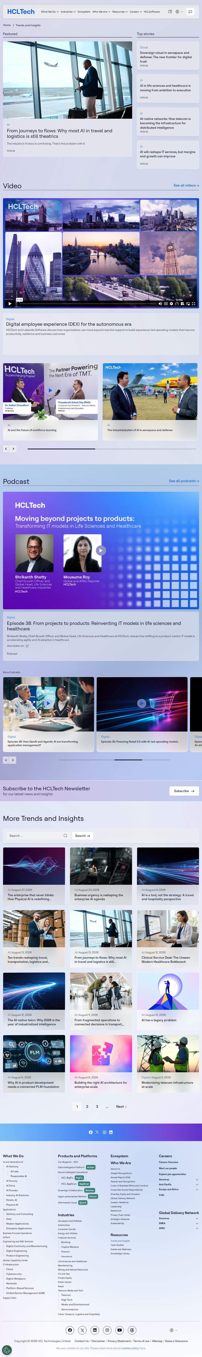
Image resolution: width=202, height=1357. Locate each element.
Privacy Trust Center (120, 1215)
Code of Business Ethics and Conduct (129, 1185)
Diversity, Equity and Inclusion (125, 1194)
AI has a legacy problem (159, 1020)
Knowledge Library (120, 1253)
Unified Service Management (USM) (25, 1293)
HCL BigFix (72, 1177)
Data (9, 1218)
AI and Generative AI (13, 1162)
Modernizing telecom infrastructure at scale (167, 1085)
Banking (65, 1242)
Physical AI (12, 1204)
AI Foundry (12, 1190)
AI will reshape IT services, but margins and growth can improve (167, 154)
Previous (6, 448)
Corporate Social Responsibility (127, 1189)
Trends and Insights (120, 1240)
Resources (118, 11)
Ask (170, 11)
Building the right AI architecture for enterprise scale (101, 1085)
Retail (61, 1286)
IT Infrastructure (11, 1264)
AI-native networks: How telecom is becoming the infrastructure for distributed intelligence (165, 123)
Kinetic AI (11, 1199)
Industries (67, 11)
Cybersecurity (14, 1273)
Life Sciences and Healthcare (72, 1261)
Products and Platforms (77, 1156)
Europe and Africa (168, 1189)
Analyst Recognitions (121, 1173)
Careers (134, 11)
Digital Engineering (16, 1250)
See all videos (185, 185)
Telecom (66, 1295)
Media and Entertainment (75, 1304)
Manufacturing (65, 1265)
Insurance (66, 1256)
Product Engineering (17, 1255)
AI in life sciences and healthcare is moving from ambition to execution (165, 88)
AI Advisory (12, 1166)
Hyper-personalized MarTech (77, 1196)
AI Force (10, 1185)
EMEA (162, 1223)
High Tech (66, 1299)
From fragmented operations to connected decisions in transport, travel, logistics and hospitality (98, 1022)
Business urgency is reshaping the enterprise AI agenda (99, 897)
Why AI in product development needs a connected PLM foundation (33, 1085)
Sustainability (117, 1223)
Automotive (64, 1225)
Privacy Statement (119, 1341)
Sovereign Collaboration (76, 1190)
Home (7, 25)
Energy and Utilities (67, 1233)
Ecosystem (84, 11)
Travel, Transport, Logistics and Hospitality (79, 1314)
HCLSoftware (152, 11)
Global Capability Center (15, 1260)
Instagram (104, 1132)
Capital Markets (70, 1246)
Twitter (97, 1132)
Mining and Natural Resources (73, 1269)
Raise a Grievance (176, 1341)
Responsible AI (19, 1176)
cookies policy (130, 1348)
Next (13, 448)
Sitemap (157, 1341)
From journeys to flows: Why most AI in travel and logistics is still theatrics (59, 133)
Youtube (119, 1330)
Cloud (144, 47)
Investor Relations (119, 1202)
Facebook (90, 1132)
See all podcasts (182, 481)
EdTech (6, 1237)
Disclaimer (98, 1341)
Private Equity (65, 1278)
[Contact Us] (190, 11)
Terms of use (141, 1341)
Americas (164, 1179)
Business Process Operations (17, 1233)
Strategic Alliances (120, 1219)
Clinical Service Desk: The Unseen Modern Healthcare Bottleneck (166, 960)
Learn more (67, 80)
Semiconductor (69, 1309)
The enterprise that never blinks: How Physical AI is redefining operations (31, 897)
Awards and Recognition (123, 1181)
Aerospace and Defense (70, 1221)
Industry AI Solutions (17, 1195)
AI (8, 124)
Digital (10, 319)
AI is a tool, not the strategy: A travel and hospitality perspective (168, 897)
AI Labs (15, 1171)
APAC (162, 1228)
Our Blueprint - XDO (68, 1162)
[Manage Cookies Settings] (7, 1350)
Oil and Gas (64, 1273)
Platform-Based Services (20, 1288)
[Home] (21, 11)
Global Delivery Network (123, 1198)
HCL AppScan (75, 1183)
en (179, 11)
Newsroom (116, 1210)
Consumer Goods (67, 1229)
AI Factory (11, 1180)
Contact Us (82, 1341)
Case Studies (117, 1245)
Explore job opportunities (172, 1174)
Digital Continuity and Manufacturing (26, 1246)
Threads (132, 1330)
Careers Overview (168, 1162)
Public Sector (65, 1282)
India (161, 1194)
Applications (9, 1209)
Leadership (116, 1206)
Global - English (173, 1330)
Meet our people (168, 1168)
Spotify (27, 646)
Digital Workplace (16, 1278)
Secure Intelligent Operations (72, 1172)
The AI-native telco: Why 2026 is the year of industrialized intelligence (34, 1022)
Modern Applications (17, 1223)
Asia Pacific (165, 1184)
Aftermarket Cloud (72, 1202)
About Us (115, 1169)
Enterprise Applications (19, 1228)
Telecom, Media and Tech (70, 1290)
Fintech (65, 1251)
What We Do (48, 11)
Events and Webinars (121, 1249)
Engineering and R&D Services (18, 1241)
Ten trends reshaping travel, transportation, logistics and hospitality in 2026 (28, 960)
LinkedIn (111, 1132)
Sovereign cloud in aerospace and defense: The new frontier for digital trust (166, 57)
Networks (11, 1283)
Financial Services (67, 1237)
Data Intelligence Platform (76, 1167)
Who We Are (100, 11)
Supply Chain (9, 1297)
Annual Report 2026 (120, 1177)
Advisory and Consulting (19, 1213)
